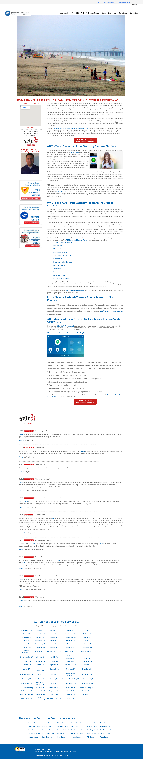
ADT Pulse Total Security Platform (77, 240)
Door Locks (57, 272)
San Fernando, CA (87, 683)
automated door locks (85, 227)
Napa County (75, 726)
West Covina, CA (26, 699)
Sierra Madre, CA (40, 691)
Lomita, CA (40, 665)
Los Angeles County (33, 726)
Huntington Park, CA (87, 651)
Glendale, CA (70, 647)
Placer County (32, 730)
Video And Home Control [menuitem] (90, 13)
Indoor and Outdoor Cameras (62, 262)
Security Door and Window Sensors (64, 242)
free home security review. (74, 290)
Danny (59, 560)
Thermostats (57, 269)
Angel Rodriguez (30, 175)
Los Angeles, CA (70, 665)
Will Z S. (22, 490)
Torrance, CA (54, 694)
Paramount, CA (87, 674)
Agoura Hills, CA (26, 630)
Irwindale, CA (54, 657)
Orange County (105, 726)
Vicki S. (21, 440)
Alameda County (32, 723)
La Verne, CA (54, 661)
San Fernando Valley (26, 688)
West (40, 697)
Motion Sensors (58, 245)
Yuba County (104, 737)
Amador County (47, 723)
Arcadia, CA (54, 630)
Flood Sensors (58, 259)
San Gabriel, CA (40, 688)
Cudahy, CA (26, 644)
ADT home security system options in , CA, (70, 128)
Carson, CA (87, 637)
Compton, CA (70, 640)
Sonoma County (32, 737)
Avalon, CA (87, 630)
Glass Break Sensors (60, 249)
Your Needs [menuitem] (64, 13)
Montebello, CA (87, 669)
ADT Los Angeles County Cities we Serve (57, 621)
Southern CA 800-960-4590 (121, 3)
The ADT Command (65, 326)
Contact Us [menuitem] (134, 13)
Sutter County (61, 737)
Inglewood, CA (40, 657)
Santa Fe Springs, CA (87, 688)
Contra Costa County (77, 723)
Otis (53, 518)
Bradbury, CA (40, 637)
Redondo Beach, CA (87, 679)
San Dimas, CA (71, 683)
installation (83, 468)
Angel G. (22, 568)
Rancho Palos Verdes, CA (70, 679)
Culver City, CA (40, 644)
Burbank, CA (54, 637)
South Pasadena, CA (26, 694)
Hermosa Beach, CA (54, 651)
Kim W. (21, 606)
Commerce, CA (54, 640)
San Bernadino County (78, 730)
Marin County (46, 726)
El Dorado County (92, 723)
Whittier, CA (70, 699)
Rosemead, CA (54, 683)
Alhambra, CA (40, 630)
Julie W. (21, 590)
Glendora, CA (87, 647)
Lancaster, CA (87, 661)
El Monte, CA (26, 647)
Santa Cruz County (93, 733)
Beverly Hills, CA (26, 637)
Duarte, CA (87, 644)
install (24, 563)
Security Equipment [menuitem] (109, 13)
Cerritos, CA (26, 640)
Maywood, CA (54, 669)
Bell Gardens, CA (70, 634)
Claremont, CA (40, 640)
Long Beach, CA (54, 665)
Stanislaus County (48, 737)
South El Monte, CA (70, 691)
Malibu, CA (26, 669)
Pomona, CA (54, 679)
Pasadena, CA (26, 679)
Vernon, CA (71, 694)
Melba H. (22, 549)
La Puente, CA (40, 661)
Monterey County (62, 726)
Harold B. (22, 533)
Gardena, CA (54, 647)
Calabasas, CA (71, 637)
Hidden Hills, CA (70, 651)
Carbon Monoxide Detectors (62, 255)
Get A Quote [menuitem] (123, 13)
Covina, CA (87, 640)
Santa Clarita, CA (70, 688)
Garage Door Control (59, 275)
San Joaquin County (48, 733)
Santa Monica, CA (27, 691)
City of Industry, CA (26, 657)
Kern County (104, 723)
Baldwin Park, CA (40, 634)
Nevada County (92, 726)
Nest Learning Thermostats (62, 278)
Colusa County (61, 723)
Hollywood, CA (40, 700)
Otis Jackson (23, 501)
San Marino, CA (54, 688)
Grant (83, 451)
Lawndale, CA (26, 665)
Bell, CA (54, 634)
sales (75, 468)
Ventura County (76, 737)
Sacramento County (63, 730)
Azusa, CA (26, 634)
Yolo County (91, 737)
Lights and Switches (59, 265)
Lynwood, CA (87, 665)
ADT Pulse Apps (61, 191)
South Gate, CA (87, 691)
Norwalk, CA (40, 674)
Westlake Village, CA (54, 699)
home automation (83, 172)
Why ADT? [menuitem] (75, 13)
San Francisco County (107, 730)
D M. (20, 472)
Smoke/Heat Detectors (60, 252)
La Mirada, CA (26, 661)
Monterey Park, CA (26, 674)
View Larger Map (30, 127)
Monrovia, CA (70, 669)
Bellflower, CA (87, 634)
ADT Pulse (75, 152)
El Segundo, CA (40, 647)
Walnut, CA (87, 694)
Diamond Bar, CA (54, 644)
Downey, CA (71, 644)
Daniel (21, 434)
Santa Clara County (77, 733)
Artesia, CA (70, 630)
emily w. (21, 507)
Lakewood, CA (70, 661)
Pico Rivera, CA (40, 679)
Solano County (105, 733)
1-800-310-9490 (45, 749)
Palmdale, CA (54, 674)
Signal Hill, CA (54, 691)
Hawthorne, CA (40, 651)
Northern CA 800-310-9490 (104, 3)
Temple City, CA (40, 694)
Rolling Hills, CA (26, 683)
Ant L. (21, 457)
